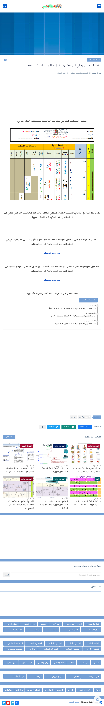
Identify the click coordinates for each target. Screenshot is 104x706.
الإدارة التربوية (93, 624)
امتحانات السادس (50, 649)
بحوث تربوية (94, 676)
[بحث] (5, 6)
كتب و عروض (57, 676)
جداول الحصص (29, 624)
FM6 (97, 690)
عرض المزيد (9, 437)
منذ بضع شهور (94, 466)
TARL (71, 662)
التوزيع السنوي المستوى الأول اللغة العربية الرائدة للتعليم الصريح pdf (20, 505)
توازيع (73, 417)
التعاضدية (49, 690)
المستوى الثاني (35, 643)
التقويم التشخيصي (74, 624)
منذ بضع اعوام (89, 305)
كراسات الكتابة (17, 676)
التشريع (60, 690)
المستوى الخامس (15, 643)
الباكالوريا (84, 662)
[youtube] (8, 703)
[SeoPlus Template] (100, 702)
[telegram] (12, 703)
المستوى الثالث (56, 643)
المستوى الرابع (93, 649)
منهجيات (36, 629)
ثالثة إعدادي (59, 662)
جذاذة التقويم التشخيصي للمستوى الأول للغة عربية (75, 324)
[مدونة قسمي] (52, 6)
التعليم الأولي (94, 643)
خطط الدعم (12, 624)
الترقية (70, 690)
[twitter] (4, 703)
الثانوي (97, 662)
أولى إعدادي (43, 662)
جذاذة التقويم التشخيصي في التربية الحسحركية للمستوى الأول (71, 309)
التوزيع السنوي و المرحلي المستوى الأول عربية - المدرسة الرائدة (54, 505)
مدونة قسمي (74, 702)
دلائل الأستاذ (94, 629)
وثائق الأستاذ (17, 629)
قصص (76, 676)
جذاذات (33, 649)
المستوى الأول (94, 60)
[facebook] (17, 703)
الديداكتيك (56, 624)
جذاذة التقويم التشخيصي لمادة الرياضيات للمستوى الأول (73, 316)
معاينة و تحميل (52, 253)
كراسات (38, 676)
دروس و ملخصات (15, 649)
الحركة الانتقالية (33, 690)
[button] (85, 427)
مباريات (19, 690)
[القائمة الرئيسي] (99, 6)
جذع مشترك (11, 662)
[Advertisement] (52, 34)
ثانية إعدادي (27, 662)
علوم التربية (73, 629)
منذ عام (96, 499)
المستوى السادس (72, 649)
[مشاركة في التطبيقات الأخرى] (42, 427)
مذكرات (54, 629)
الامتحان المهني (84, 690)
